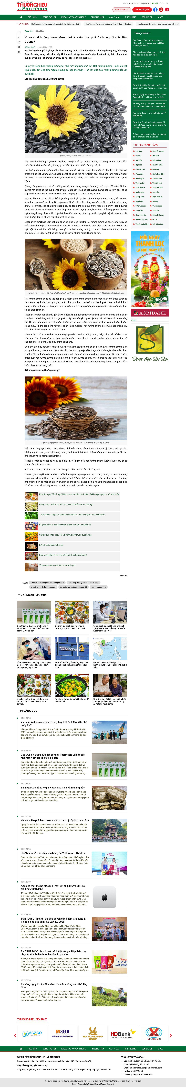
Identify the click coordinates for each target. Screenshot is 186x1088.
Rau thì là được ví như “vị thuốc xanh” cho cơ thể (72, 700)
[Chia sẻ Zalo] (19, 47)
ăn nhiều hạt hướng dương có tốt (73, 587)
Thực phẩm (140, 183)
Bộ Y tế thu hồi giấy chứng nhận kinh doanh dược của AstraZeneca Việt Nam (71, 664)
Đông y (155, 201)
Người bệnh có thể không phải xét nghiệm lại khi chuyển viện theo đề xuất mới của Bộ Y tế (109, 628)
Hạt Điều (155, 155)
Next (170, 1033)
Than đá (155, 210)
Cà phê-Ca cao (158, 151)
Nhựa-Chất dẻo (142, 219)
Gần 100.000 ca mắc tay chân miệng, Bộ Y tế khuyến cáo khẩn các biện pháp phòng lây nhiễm (34, 664)
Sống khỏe (147, 17)
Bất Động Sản (157, 224)
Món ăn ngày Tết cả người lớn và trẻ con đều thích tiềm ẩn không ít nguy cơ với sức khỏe (79, 494)
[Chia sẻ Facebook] (19, 52)
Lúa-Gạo (139, 151)
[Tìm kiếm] (167, 9)
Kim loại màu (141, 215)
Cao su (138, 155)
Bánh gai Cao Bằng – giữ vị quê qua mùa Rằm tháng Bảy (53, 787)
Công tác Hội (49, 17)
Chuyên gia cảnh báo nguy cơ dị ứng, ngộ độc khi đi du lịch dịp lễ (70, 627)
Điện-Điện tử (157, 197)
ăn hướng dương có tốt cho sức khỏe (83, 583)
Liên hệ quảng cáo (142, 9)
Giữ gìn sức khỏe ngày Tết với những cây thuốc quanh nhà (65, 534)
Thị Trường (130, 17)
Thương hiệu (97, 17)
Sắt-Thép (139, 210)
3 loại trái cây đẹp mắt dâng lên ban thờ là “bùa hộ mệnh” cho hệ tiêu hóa (72, 514)
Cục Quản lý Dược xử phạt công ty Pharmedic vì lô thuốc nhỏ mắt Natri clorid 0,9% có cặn (33, 628)
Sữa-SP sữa (157, 178)
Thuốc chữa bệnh (142, 224)
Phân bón (139, 174)
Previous (15, 1033)
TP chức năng (141, 206)
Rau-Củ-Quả (157, 165)
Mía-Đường (156, 160)
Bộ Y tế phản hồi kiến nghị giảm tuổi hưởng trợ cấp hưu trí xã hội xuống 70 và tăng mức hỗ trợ (109, 701)
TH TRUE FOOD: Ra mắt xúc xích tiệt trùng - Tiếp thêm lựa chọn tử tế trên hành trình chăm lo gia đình (53, 953)
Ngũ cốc (139, 165)
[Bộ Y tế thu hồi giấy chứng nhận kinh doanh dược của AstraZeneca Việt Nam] (72, 648)
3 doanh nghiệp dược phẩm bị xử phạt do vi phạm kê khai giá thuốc (149, 135)
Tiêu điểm (32, 17)
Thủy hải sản (157, 187)
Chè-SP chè (140, 169)
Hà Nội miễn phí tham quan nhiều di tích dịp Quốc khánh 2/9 (55, 820)
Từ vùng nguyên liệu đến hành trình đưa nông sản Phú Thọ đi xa (54, 986)
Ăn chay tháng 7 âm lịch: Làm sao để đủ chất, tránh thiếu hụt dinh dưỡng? (32, 701)
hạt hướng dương (99, 587)
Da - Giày (156, 192)
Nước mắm (140, 192)
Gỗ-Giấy (155, 169)
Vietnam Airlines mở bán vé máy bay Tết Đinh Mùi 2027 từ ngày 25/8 (54, 724)
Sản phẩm (114, 17)
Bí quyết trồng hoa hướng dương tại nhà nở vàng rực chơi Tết (58, 65)
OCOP (154, 219)
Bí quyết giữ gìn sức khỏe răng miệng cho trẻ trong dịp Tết (65, 524)
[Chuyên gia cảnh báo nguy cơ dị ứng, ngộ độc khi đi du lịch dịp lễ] (72, 612)
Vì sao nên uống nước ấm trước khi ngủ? (57, 565)
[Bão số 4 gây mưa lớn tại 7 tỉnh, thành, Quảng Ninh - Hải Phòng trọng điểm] (110, 648)
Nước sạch (140, 178)
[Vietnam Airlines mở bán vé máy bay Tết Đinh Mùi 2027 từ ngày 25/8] (109, 732)
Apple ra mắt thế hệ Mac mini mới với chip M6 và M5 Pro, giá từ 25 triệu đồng (116, 24)
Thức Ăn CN (140, 187)
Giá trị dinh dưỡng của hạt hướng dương (47, 583)
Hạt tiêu (139, 160)
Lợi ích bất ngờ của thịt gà (51, 545)
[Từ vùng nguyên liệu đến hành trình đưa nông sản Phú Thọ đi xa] (109, 994)
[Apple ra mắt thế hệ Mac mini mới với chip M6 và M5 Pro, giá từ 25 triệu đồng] (109, 896)
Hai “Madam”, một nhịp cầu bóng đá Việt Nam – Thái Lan (56, 24)
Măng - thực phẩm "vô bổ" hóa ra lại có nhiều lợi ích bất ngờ (66, 504)
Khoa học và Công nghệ (73, 17)
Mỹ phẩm (139, 201)
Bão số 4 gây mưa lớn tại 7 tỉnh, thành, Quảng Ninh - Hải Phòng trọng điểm (110, 664)
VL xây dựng (157, 206)
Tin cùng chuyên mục (32, 595)
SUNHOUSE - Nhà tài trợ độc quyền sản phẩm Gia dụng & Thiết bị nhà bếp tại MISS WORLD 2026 (53, 920)
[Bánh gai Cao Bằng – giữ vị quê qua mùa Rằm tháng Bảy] (109, 798)
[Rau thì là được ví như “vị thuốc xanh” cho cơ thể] (72, 685)
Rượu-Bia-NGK (158, 174)
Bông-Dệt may (158, 215)
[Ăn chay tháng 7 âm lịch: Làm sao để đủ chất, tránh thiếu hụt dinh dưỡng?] (34, 685)
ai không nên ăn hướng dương (43, 587)
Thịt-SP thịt (157, 183)
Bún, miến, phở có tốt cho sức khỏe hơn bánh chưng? (63, 555)
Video (160, 17)
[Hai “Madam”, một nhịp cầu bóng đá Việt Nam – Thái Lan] (109, 863)
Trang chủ (29, 31)
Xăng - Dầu (140, 197)
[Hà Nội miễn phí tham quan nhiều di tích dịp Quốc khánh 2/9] (109, 831)
